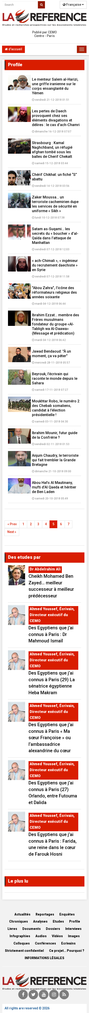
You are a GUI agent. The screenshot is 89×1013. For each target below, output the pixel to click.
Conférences (45, 943)
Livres (12, 929)
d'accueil (15, 49)
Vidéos (57, 936)
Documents (31, 929)
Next (11, 532)
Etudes (58, 921)
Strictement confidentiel (24, 950)
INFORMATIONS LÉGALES (44, 958)
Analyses (40, 921)
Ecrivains (68, 943)
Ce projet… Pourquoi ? (66, 950)
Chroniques (18, 921)
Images (74, 936)
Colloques (21, 943)
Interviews (73, 929)
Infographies (20, 936)
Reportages (45, 914)
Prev (12, 524)
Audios (41, 936)
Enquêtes (67, 914)
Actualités (22, 914)
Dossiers (53, 929)
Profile (74, 921)
